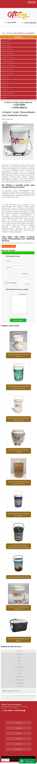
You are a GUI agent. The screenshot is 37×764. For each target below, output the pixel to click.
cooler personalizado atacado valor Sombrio (18, 355)
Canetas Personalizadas (8, 61)
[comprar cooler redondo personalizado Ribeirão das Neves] (18, 531)
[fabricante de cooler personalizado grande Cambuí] (18, 404)
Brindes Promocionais (7, 57)
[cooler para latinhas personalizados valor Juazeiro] (18, 499)
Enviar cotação (18, 320)
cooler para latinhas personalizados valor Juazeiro (18, 514)
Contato (18, 744)
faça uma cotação (8, 246)
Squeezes (4, 97)
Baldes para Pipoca (7, 45)
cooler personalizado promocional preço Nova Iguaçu (18, 482)
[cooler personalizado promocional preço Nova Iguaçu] (18, 468)
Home (18, 723)
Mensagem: (23, 294)
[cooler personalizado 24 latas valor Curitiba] (18, 436)
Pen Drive (4, 89)
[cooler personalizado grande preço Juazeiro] (18, 625)
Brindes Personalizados (8, 53)
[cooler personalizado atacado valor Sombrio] (18, 340)
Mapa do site (18, 749)
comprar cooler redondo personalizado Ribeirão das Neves (18, 546)
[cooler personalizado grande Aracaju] (18, 563)
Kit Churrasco (5, 81)
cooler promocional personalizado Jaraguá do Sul (18, 608)
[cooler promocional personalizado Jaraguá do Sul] (18, 593)
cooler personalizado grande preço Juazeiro (18, 639)
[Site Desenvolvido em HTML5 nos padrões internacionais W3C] (5, 760)
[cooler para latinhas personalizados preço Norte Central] (18, 372)
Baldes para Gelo (6, 41)
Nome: (8, 261)
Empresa (18, 728)
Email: (9, 267)
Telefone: (25, 273)
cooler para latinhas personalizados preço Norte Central (18, 387)
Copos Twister (5, 77)
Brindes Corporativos (7, 49)
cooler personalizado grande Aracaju (18, 577)
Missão (18, 733)
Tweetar (5, 122)
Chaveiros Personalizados (8, 65)
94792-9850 (29, 23)
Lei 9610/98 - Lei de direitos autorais (26, 699)
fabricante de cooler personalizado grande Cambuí (18, 419)
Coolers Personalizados (8, 69)
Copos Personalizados (7, 73)
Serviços (18, 37)
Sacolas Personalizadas (8, 93)
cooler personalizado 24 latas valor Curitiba (18, 451)
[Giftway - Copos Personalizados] (18, 13)
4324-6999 (11, 23)
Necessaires (5, 85)
